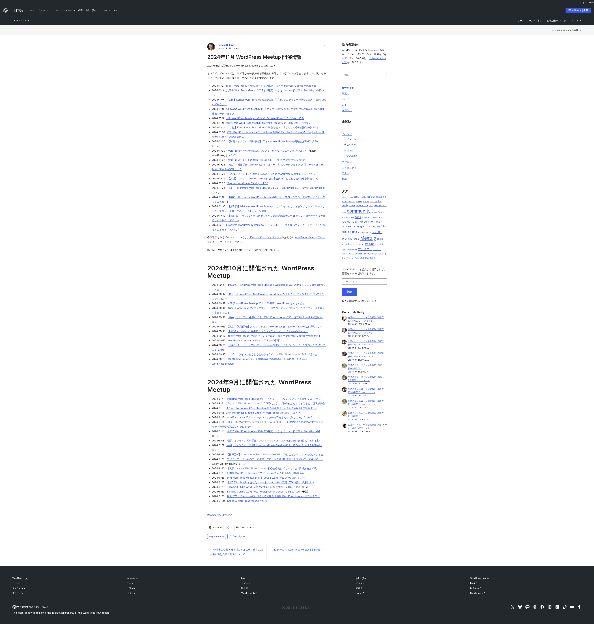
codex (344, 212)
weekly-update (369, 249)
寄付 (359, 588)
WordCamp (350, 155)
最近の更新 (348, 87)
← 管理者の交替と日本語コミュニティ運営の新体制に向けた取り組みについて (236, 552)
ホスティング (18, 588)
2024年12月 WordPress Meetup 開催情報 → (298, 549)
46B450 (345, 201)
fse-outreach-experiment (358, 221)
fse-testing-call (374, 227)
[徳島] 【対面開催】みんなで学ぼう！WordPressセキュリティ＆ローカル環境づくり (275, 326)
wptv (375, 254)
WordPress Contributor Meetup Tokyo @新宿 (254, 340)
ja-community (364, 232)
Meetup (348, 150)
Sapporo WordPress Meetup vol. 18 (247, 500)
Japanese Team (20, 20)
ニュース (16, 583)
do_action (350, 144)
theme (361, 244)
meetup (227, 514)
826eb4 (359, 201)
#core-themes (347, 197)
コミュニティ (349, 167)
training (369, 243)
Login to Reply (216, 536)
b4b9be (352, 205)
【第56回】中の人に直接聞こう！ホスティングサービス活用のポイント (268, 331)
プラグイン (132, 588)
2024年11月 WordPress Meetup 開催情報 (254, 57)
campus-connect (378, 205)
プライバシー (18, 593)
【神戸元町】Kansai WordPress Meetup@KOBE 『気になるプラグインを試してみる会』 (276, 454)
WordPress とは (20, 578)
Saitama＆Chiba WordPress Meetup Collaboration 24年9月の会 (264, 486)
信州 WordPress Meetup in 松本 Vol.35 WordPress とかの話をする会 (265, 118)
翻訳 (344, 178)
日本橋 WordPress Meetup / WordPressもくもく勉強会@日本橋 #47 (265, 473)
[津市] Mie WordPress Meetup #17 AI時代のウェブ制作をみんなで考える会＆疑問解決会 (275, 403)
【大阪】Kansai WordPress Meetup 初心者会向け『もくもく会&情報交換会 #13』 (273, 127)
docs (358, 217)
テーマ (130, 583)
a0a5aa (366, 201)
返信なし (347, 110)
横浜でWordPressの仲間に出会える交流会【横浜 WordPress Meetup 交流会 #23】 (273, 496)
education (366, 217)
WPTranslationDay (364, 253)
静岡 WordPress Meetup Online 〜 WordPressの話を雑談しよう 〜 (263, 412)
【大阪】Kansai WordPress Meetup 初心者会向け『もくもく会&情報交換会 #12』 (273, 468)
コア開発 (347, 162)
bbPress (475, 588)
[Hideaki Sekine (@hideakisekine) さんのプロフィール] (211, 47)
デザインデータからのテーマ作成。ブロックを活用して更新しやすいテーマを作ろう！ (275, 459)
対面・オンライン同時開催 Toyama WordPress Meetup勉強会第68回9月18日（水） (274, 440)
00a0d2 (379, 197)
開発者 (244, 588)
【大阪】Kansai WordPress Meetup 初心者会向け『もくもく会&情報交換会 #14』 (274, 178)
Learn (244, 578)
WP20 (351, 254)
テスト (345, 173)
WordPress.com (479, 578)
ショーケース (133, 578)
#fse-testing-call (364, 196)
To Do (345, 99)
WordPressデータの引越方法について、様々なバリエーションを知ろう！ (268, 150)
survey (355, 244)
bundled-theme (362, 205)
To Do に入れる (237, 536)
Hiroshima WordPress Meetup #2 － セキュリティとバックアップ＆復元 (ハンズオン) (274, 398)
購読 (349, 291)
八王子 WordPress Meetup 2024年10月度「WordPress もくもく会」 (266, 303)
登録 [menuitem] (591, 2)
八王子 (357, 258)
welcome (345, 254)
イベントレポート (354, 138)
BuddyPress (477, 593)
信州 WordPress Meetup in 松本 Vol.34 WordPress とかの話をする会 (266, 477)
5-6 (384, 197)
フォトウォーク (348, 258)
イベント (347, 134)
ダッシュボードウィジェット (265, 237)
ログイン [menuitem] (582, 2)
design (351, 217)
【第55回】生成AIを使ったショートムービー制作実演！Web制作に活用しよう (270, 482)
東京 (362, 257)
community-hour (377, 212)
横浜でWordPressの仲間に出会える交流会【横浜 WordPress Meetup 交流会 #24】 (274, 335)
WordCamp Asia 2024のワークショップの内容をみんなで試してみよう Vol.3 (269, 417)
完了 (344, 104)
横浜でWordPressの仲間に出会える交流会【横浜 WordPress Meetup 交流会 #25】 (272, 85)
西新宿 (372, 257)
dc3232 (345, 217)
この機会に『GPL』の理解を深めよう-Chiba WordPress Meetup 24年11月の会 (272, 173)
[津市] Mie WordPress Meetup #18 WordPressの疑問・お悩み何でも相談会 (268, 122)
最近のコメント (350, 93)
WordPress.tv (249, 593)
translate (379, 244)
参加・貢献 (361, 578)
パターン (131, 593)
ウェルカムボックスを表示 (565, 30)
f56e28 (375, 217)
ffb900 (381, 217)
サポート (245, 583)
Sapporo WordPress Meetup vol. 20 (247, 183)
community (214, 514)
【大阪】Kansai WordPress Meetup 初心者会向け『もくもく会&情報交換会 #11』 (271, 408)
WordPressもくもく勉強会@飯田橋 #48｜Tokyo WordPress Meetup (266, 159)
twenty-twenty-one (349, 249)
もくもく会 (382, 254)
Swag (360, 593)
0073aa (352, 201)
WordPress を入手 (578, 10)
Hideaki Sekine (225, 45)
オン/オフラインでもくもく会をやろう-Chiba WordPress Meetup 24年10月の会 (272, 354)
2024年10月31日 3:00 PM (228, 48)
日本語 (45, 607)
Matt (474, 583)
